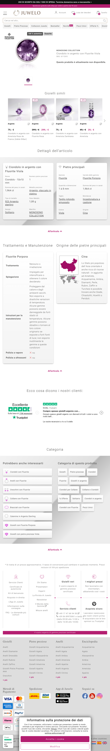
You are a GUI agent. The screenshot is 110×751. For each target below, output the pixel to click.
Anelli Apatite (62, 664)
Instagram (99, 696)
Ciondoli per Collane (68, 489)
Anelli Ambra (62, 655)
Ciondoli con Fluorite (68, 507)
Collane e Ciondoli (90, 489)
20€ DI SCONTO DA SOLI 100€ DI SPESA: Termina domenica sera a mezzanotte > (55, 2)
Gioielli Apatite (36, 668)
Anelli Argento (62, 668)
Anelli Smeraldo (10, 655)
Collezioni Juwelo (39, 26)
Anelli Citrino (62, 673)
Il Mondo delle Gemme (42, 605)
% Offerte (63, 498)
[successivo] (104, 120)
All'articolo (53, 231)
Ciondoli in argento (93, 498)
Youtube (92, 696)
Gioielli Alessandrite (38, 655)
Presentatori (42, 587)
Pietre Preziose (21, 26)
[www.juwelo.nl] (94, 743)
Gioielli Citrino (36, 673)
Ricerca (104, 20)
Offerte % (94, 26)
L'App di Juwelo (16, 602)
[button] (5, 13)
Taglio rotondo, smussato (67, 201)
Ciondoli (92, 472)
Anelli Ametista (63, 660)
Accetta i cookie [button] (55, 739)
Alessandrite (88, 655)
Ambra (85, 660)
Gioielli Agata (35, 651)
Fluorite (63, 178)
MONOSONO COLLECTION (36, 214)
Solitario (9, 212)
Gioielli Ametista (37, 660)
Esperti (42, 591)
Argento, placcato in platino (40, 192)
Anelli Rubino (9, 660)
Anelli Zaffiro (9, 664)
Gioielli (7, 26)
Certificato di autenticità (16, 588)
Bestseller (55, 26)
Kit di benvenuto (15, 593)
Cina (85, 213)
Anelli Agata (61, 651)
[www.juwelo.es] (99, 743)
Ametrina (86, 664)
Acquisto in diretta (15, 597)
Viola (61, 213)
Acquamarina (88, 647)
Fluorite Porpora (92, 178)
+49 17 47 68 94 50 (68, 613)
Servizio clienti (68, 608)
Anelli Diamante (10, 651)
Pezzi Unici (81, 26)
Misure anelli (42, 610)
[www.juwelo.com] (105, 743)
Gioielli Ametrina (37, 664)
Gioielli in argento (79, 481)
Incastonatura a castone (91, 201)
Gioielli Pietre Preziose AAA (13, 670)
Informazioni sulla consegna (15, 607)
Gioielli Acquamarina (39, 647)
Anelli (5, 647)
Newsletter (42, 599)
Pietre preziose (77, 472)
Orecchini (7, 676)
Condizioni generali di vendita (16, 739)
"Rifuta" (54, 729)
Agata (85, 651)
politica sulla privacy (53, 733)
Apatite (85, 673)
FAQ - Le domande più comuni (16, 613)
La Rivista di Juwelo (42, 595)
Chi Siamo (42, 582)
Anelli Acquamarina (65, 647)
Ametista (86, 668)
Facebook (85, 696)
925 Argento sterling (11, 203)
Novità (67, 26)
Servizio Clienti (16, 582)
